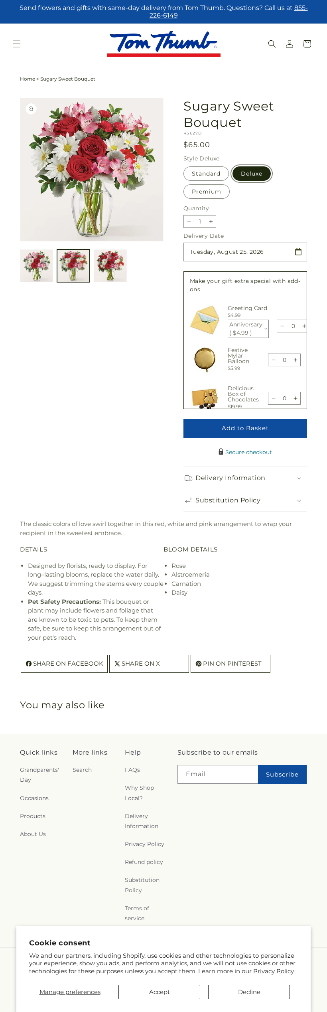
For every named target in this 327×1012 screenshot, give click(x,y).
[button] (17, 44)
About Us (33, 834)
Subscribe (282, 774)
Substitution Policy (142, 884)
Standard (206, 173)
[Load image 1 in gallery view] (36, 266)
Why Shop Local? (139, 792)
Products (32, 816)
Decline (249, 992)
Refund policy (144, 862)
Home (27, 79)
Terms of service (137, 913)
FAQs (132, 769)
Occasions (34, 798)
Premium (206, 191)
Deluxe (251, 173)
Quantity (196, 208)
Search (82, 769)
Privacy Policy (273, 971)
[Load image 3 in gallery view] (110, 266)
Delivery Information (141, 821)
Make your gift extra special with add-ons (245, 285)
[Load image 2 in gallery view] (73, 266)
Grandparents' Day (39, 774)
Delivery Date (203, 235)
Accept (159, 992)
